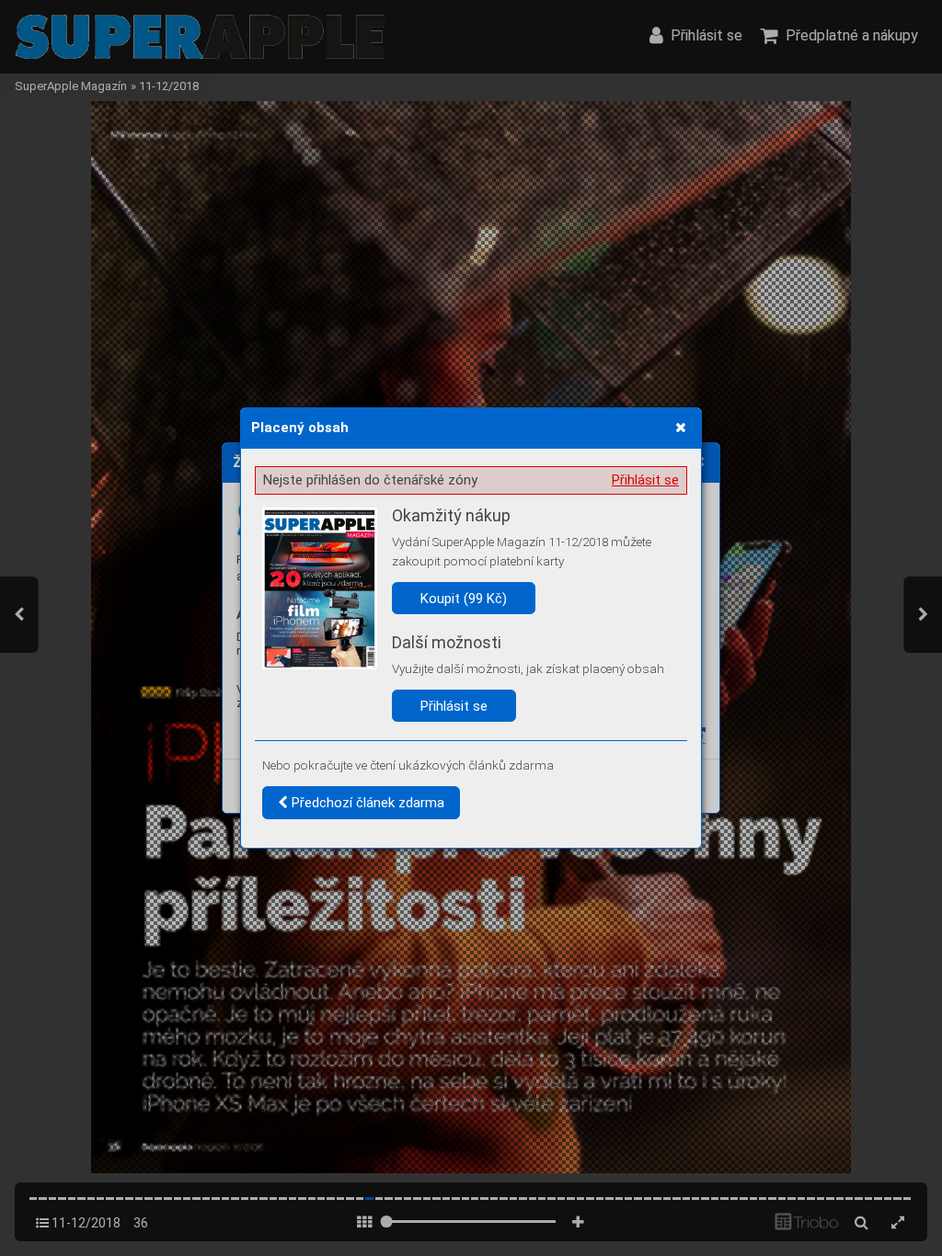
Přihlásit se (645, 480)
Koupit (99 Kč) (463, 598)
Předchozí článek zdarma (366, 802)
